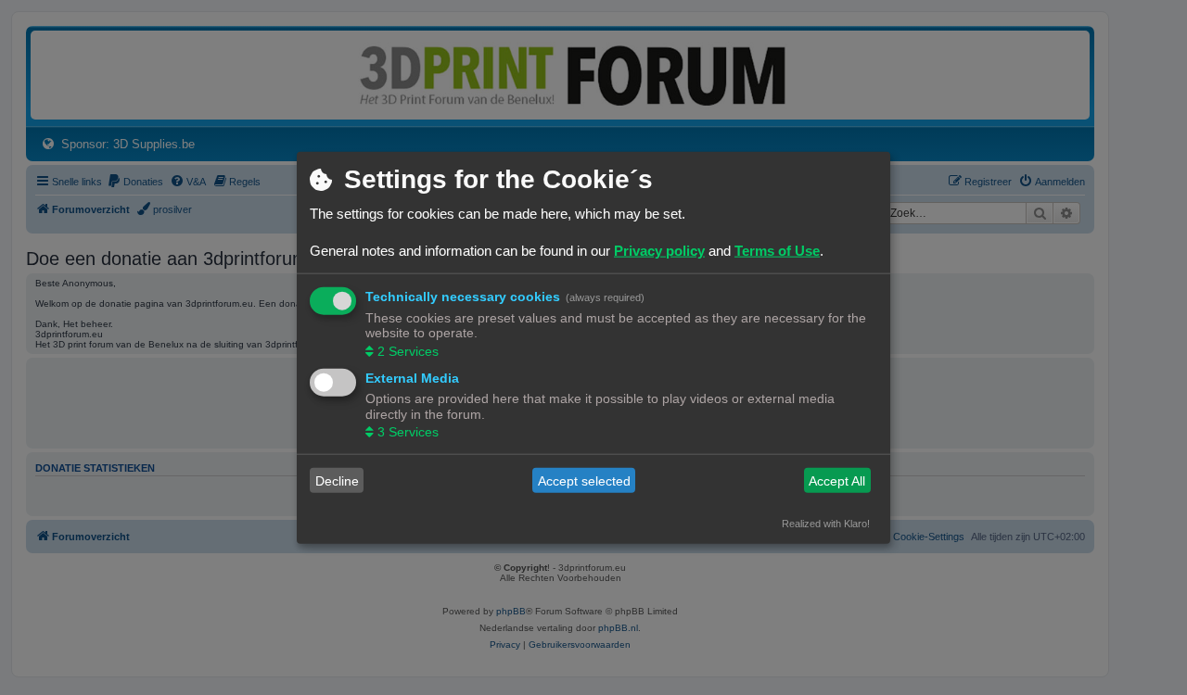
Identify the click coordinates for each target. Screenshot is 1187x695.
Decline (337, 480)
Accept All (837, 480)
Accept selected (584, 480)
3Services (408, 431)
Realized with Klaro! (826, 523)
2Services (408, 350)
